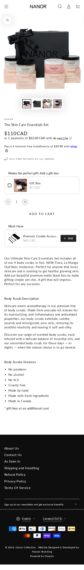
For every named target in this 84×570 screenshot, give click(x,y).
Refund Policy (15, 474)
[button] (59, 6)
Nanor (8, 119)
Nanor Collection (25, 547)
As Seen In (12, 461)
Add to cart (42, 214)
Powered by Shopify (42, 556)
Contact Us (13, 455)
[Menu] (6, 6)
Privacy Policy (15, 481)
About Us (11, 448)
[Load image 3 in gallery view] (47, 103)
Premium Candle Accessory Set (40, 236)
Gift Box (35, 183)
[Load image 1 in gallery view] (26, 103)
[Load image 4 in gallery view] (57, 103)
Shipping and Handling (21, 468)
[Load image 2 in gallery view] (36, 103)
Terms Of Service (17, 488)
